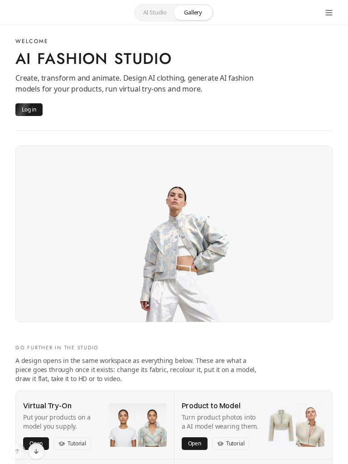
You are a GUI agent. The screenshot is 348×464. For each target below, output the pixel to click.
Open (194, 443)
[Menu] (329, 13)
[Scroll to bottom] (36, 451)
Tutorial (77, 443)
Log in (29, 109)
